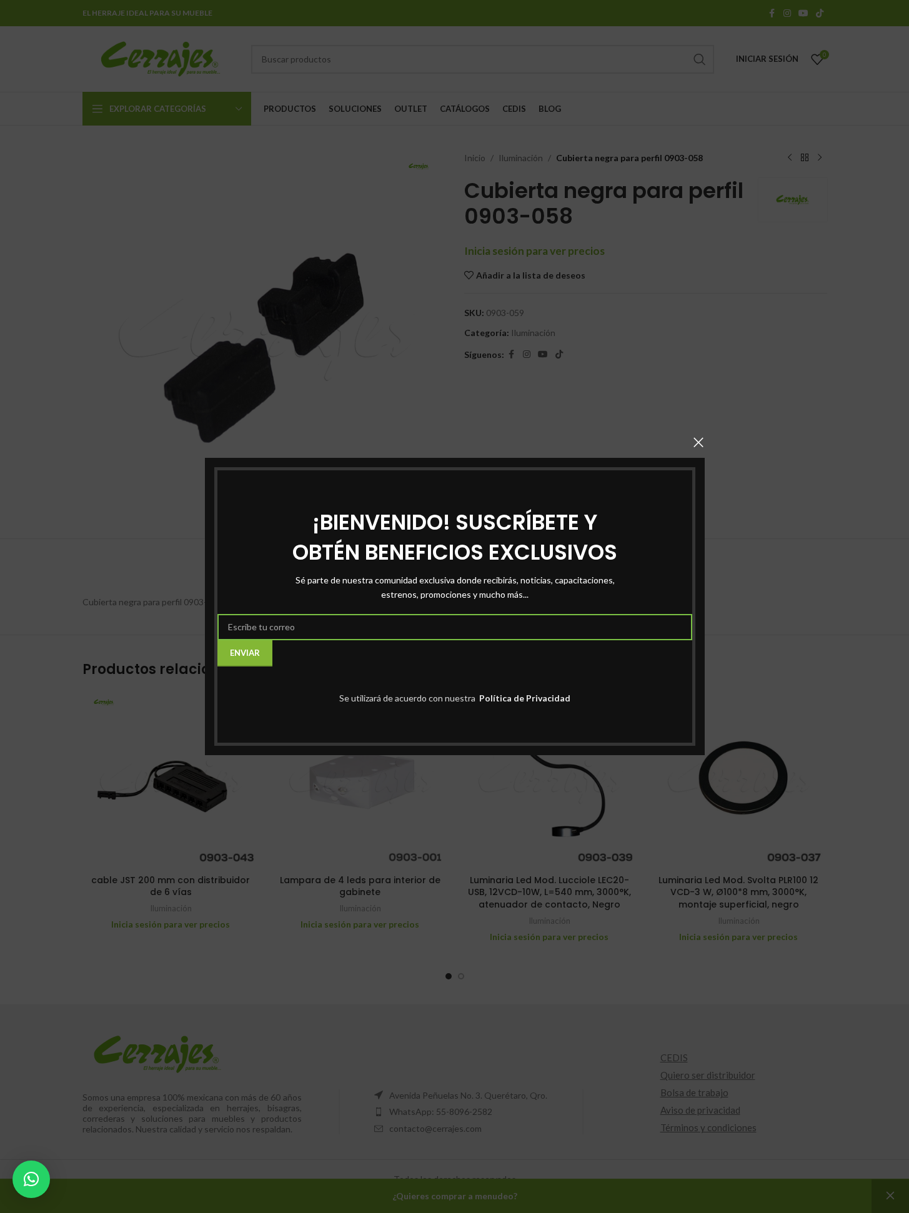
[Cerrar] (698, 442)
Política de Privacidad (523, 698)
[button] (31, 1179)
